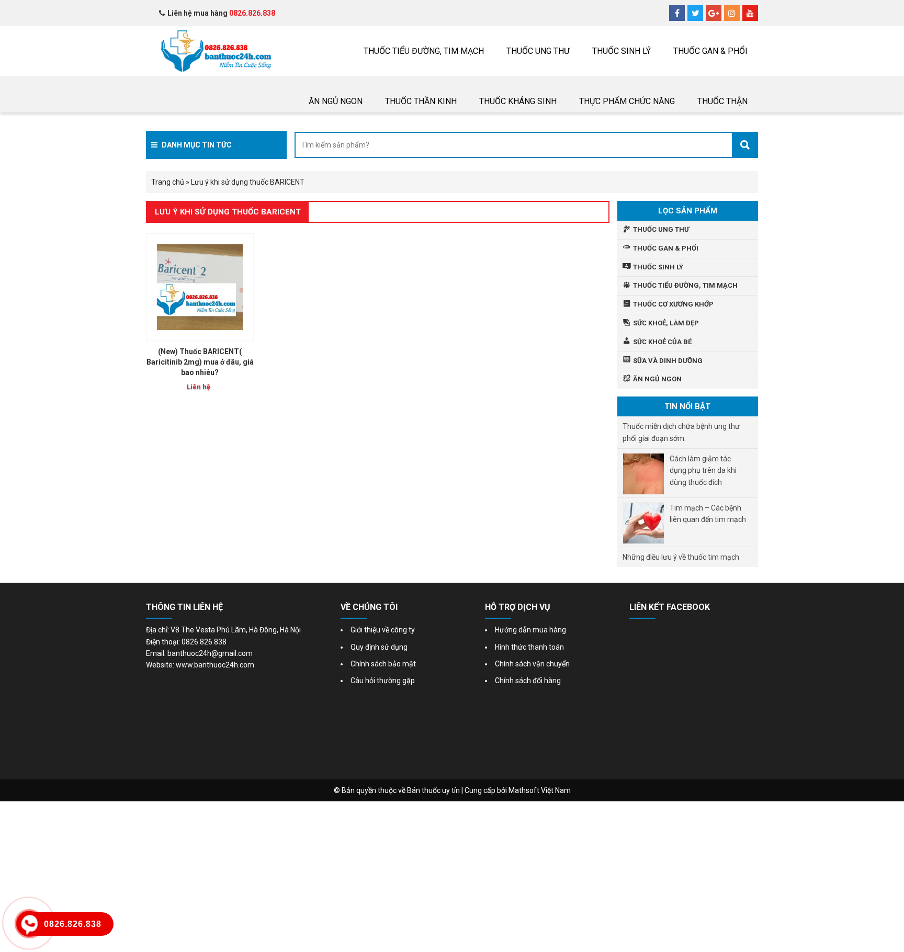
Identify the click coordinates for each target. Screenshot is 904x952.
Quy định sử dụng (379, 647)
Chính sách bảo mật (383, 664)
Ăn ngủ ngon (336, 101)
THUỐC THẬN (722, 101)
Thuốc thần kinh (421, 101)
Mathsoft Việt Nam (539, 790)
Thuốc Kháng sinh (518, 101)
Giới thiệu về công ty (383, 630)
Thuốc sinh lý (621, 51)
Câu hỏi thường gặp (383, 680)
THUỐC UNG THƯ (538, 51)
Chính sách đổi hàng (528, 680)
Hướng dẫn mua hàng (530, 630)
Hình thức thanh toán (529, 647)
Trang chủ (167, 182)
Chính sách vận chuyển (532, 664)
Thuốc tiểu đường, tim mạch (424, 51)
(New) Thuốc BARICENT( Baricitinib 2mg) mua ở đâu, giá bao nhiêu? (200, 362)
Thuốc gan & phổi (710, 51)
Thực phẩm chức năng (627, 101)
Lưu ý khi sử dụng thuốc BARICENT (228, 212)
